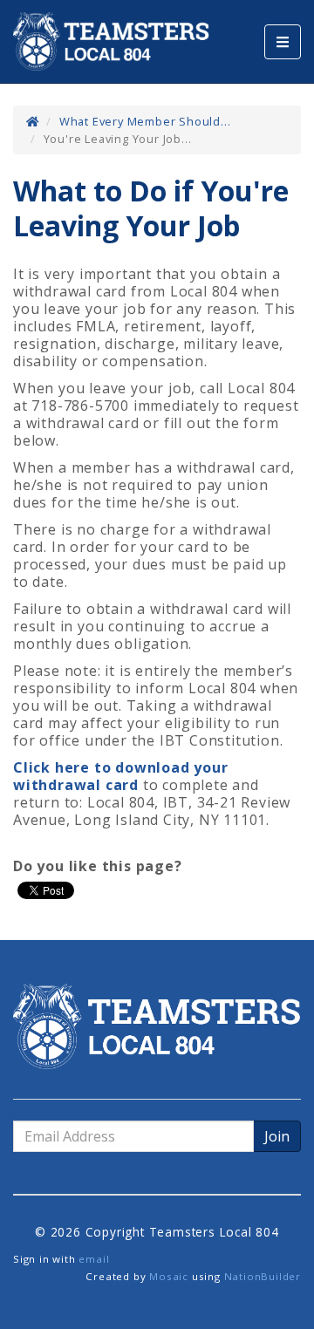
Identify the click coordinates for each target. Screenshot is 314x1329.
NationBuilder (262, 1276)
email (93, 1258)
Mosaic (168, 1276)
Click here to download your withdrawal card (121, 776)
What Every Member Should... (145, 121)
